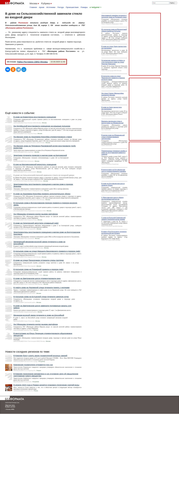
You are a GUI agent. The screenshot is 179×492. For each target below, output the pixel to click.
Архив (41, 7)
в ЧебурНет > (95, 7)
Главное (33, 7)
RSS (13, 409)
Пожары (84, 7)
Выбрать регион (10, 407)
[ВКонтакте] (7, 69)
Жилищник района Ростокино (19, 28)
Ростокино (23, 23)
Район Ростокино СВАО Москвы (32, 62)
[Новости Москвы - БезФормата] (12, 2)
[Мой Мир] (23, 69)
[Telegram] (18, 69)
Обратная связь (10, 405)
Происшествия (72, 7)
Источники (50, 7)
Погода (60, 7)
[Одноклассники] (13, 69)
